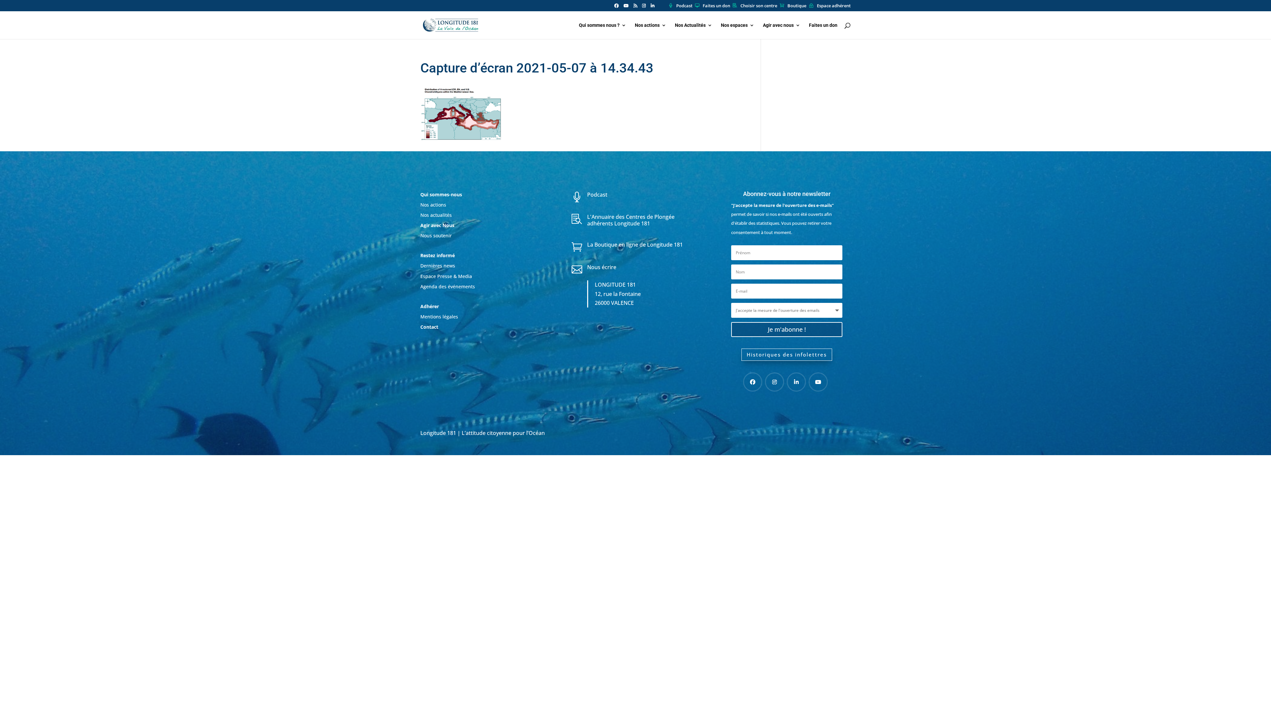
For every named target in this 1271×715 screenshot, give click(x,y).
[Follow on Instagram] (774, 382)
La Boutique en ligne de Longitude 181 (635, 244)
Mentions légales (439, 316)
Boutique (796, 6)
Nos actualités (436, 215)
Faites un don (716, 6)
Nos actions (647, 25)
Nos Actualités (690, 25)
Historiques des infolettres (787, 354)
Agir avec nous (778, 25)
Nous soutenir (436, 235)
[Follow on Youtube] (818, 382)
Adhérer (430, 306)
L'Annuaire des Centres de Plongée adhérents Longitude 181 (631, 220)
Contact (429, 327)
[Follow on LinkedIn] (796, 382)
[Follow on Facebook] (752, 382)
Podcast (684, 6)
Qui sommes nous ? (599, 25)
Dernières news (437, 265)
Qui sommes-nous (441, 194)
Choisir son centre (758, 6)
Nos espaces (734, 25)
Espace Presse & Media (446, 276)
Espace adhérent (834, 6)
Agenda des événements (447, 286)
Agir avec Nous (437, 225)
